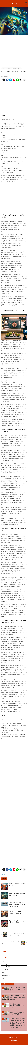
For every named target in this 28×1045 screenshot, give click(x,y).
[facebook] (7, 80)
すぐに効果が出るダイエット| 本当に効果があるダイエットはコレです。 (17, 1005)
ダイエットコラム (5, 874)
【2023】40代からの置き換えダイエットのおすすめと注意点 (17, 989)
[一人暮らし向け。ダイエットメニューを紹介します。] (10, 80)
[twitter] (3, 80)
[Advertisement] (14, 50)
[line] (17, 80)
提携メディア (17, 1037)
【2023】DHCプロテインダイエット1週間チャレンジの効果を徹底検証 (17, 997)
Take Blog (14, 3)
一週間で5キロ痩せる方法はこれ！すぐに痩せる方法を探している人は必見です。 (17, 904)
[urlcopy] (24, 80)
